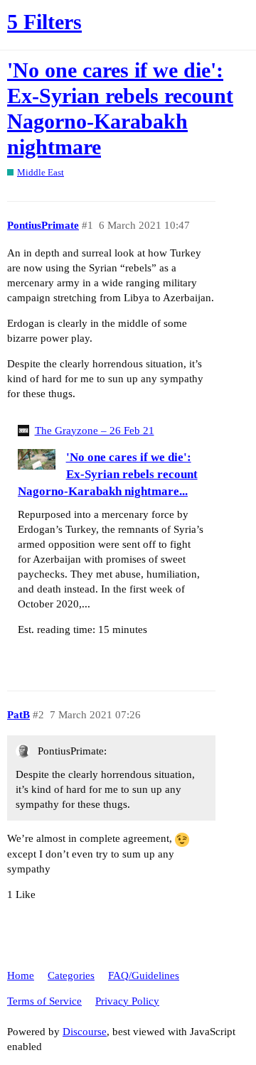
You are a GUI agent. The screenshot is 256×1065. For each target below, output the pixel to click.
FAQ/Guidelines (143, 975)
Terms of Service (44, 1001)
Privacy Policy (127, 1001)
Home (20, 975)
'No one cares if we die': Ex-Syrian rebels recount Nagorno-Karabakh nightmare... (108, 474)
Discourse (85, 1031)
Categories (71, 975)
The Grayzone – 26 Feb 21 (94, 430)
